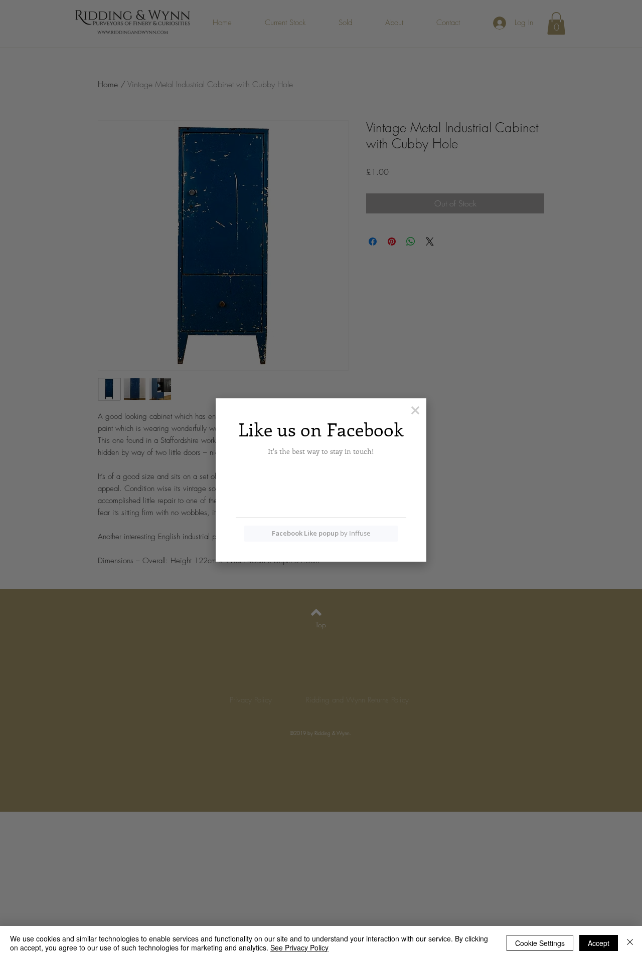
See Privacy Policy (299, 947)
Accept (598, 943)
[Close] (630, 943)
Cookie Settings (540, 943)
